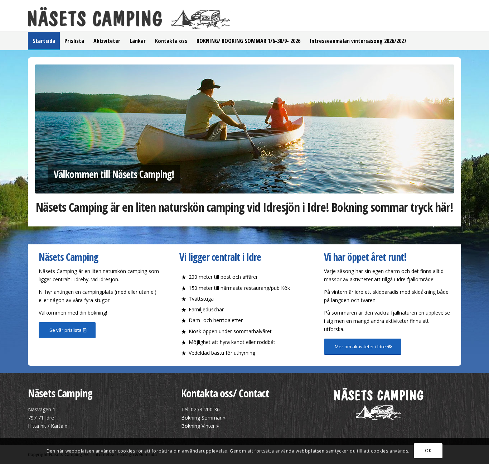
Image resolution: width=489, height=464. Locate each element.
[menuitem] (44, 41)
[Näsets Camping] (129, 19)
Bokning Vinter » (200, 425)
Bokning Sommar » (204, 417)
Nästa (438, 129)
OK (428, 451)
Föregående (51, 129)
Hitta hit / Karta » (47, 425)
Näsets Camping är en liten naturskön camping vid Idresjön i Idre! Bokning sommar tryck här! (244, 207)
